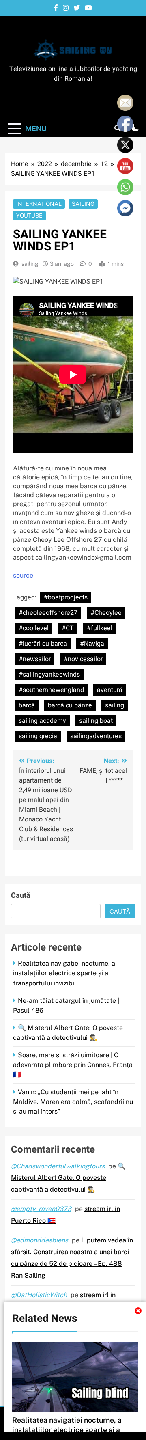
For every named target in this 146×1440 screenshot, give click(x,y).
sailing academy (42, 721)
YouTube (29, 215)
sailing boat (96, 721)
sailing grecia (38, 736)
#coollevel (34, 628)
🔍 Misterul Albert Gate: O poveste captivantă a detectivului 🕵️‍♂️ (68, 1178)
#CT (68, 628)
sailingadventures (96, 736)
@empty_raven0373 (41, 1209)
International (39, 203)
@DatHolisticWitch (39, 1295)
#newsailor (35, 659)
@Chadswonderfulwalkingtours (58, 1166)
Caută (20, 895)
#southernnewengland (51, 690)
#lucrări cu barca (43, 644)
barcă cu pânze (70, 705)
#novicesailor (83, 659)
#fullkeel (99, 628)
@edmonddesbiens (39, 1240)
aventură (109, 690)
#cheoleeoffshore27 (48, 613)
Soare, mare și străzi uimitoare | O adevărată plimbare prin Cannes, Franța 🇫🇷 (73, 1064)
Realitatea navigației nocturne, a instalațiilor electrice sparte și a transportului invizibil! (64, 973)
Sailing (83, 203)
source (23, 575)
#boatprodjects (66, 597)
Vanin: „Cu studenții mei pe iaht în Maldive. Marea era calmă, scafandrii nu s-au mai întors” (73, 1101)
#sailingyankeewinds (49, 674)
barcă (27, 705)
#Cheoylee (106, 613)
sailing (30, 264)
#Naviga (92, 644)
